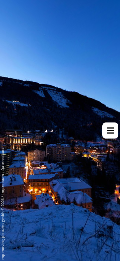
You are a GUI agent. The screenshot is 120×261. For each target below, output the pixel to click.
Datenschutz (2, 159)
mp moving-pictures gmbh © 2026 (2, 228)
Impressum (2, 184)
